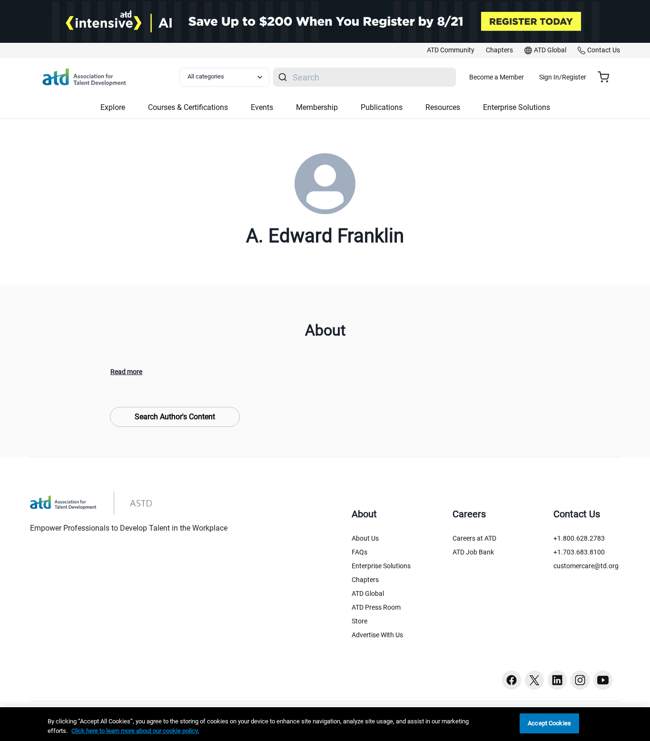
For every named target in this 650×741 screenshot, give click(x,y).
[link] (450, 50)
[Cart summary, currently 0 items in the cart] (607, 77)
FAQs (359, 552)
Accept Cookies (549, 723)
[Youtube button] (602, 680)
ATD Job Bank (473, 552)
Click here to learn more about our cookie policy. (135, 730)
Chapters (365, 579)
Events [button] (262, 107)
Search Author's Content (175, 416)
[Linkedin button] (557, 680)
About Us (365, 538)
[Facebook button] (511, 680)
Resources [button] (442, 107)
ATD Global (368, 593)
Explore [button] (112, 107)
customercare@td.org (586, 566)
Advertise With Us (377, 635)
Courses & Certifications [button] (188, 107)
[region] (325, 724)
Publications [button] (382, 107)
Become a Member (496, 77)
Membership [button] (317, 107)
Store (359, 621)
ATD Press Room (376, 607)
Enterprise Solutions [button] (516, 107)
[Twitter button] (534, 680)
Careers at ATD (474, 538)
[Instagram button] (580, 680)
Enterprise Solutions (381, 566)
